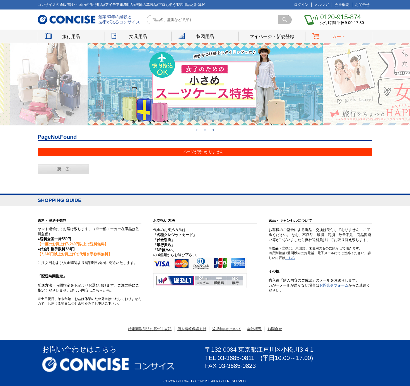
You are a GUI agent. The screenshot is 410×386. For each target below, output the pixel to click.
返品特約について (226, 329)
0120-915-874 (340, 17)
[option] (205, 84)
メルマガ (321, 5)
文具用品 (138, 36)
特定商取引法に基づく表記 (150, 329)
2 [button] (205, 129)
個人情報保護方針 (191, 329)
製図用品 (205, 36)
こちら (290, 258)
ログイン (301, 5)
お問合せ (362, 5)
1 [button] (196, 129)
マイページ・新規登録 (272, 36)
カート (339, 36)
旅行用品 (71, 36)
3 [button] (213, 129)
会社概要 (342, 5)
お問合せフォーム (333, 285)
